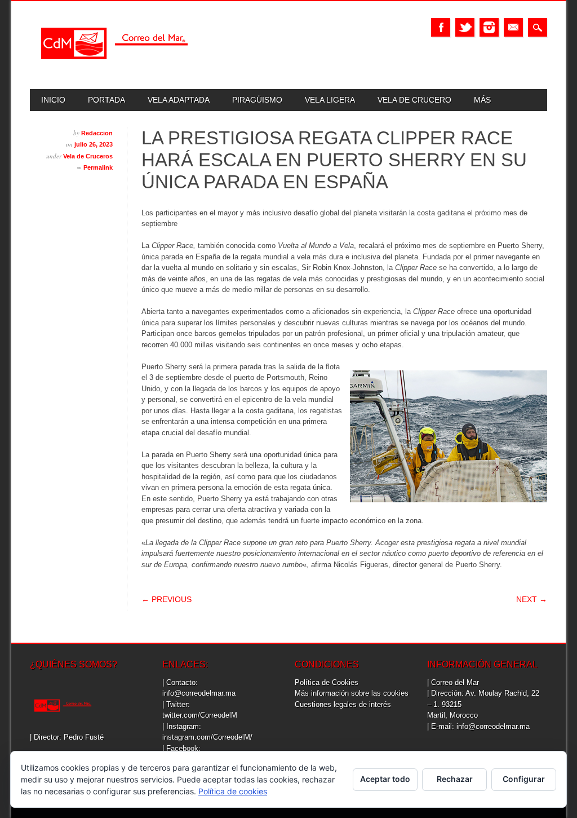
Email (513, 27)
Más (482, 99)
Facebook (440, 27)
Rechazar (455, 779)
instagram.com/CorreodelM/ (207, 737)
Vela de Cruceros (88, 156)
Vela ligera (330, 99)
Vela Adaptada (179, 99)
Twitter (464, 27)
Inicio (53, 99)
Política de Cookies (326, 682)
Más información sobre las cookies (352, 693)
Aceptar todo (385, 779)
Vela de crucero (414, 99)
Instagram (489, 27)
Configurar (524, 779)
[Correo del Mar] (114, 69)
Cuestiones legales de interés (343, 704)
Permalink (98, 167)
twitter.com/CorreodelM (199, 715)
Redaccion (97, 133)
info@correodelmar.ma (199, 693)
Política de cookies (232, 791)
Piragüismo (257, 99)
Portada (106, 99)
